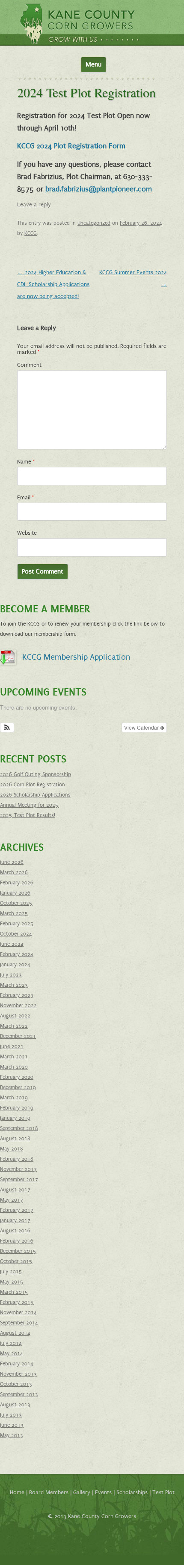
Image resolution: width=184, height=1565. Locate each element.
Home (17, 1492)
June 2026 (12, 862)
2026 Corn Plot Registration (32, 785)
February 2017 (16, 1210)
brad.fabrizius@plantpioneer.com (98, 189)
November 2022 (18, 1006)
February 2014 (16, 1364)
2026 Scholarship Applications (35, 795)
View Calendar (142, 727)
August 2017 (15, 1190)
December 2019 (18, 1087)
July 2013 (11, 1415)
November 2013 (18, 1374)
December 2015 (18, 1251)
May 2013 (11, 1435)
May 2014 (11, 1353)
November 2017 (18, 1169)
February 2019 (16, 1108)
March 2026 (14, 872)
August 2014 (15, 1333)
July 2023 (11, 975)
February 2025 (17, 924)
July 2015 (11, 1272)
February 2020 (16, 1077)
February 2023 (16, 995)
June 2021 (12, 1046)
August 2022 (15, 1016)
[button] (7, 727)
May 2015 (12, 1282)
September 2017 (19, 1179)
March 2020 (14, 1067)
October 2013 (16, 1384)
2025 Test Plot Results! (27, 815)
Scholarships (132, 1492)
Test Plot (163, 1492)
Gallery (81, 1492)
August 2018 (15, 1139)
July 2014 (11, 1343)
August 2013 (15, 1405)
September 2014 (19, 1323)
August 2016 (15, 1231)
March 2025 (14, 913)
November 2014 (18, 1313)
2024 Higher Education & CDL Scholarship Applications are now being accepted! (53, 284)
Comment (29, 365)
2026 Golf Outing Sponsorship (35, 774)
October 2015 (16, 1261)
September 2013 (19, 1394)
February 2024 (16, 954)
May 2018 (11, 1149)
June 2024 (12, 944)
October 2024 (16, 934)
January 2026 (15, 893)
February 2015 (17, 1302)
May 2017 (11, 1200)
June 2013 (12, 1425)
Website (27, 533)
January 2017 (15, 1220)
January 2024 (15, 965)
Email (25, 497)
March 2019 (14, 1098)
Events (103, 1492)
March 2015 (14, 1292)
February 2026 (16, 883)
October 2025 (16, 903)
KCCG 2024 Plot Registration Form (71, 146)
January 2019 (15, 1118)
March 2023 (14, 985)
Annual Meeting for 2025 (29, 805)
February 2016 (16, 1241)
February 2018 (16, 1159)
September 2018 (19, 1128)
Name (26, 461)
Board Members (48, 1492)
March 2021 (14, 1057)
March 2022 (14, 1026)
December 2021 (18, 1036)
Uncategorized (93, 223)
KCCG (30, 233)
